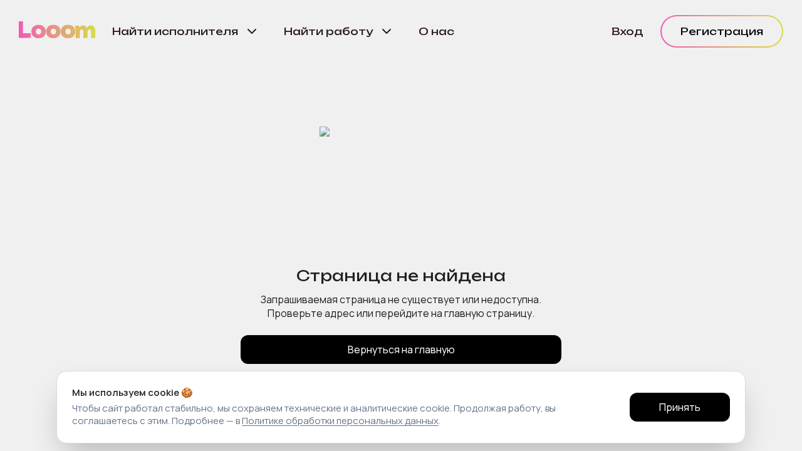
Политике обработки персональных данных (340, 420)
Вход (627, 31)
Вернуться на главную (401, 349)
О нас (436, 31)
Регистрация (721, 31)
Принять (679, 407)
